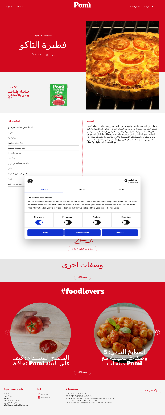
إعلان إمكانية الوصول (10, 403)
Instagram (45, 397)
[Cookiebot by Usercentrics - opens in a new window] (126, 181)
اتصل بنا (6, 394)
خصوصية (6, 398)
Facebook (45, 394)
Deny (45, 233)
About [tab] (121, 189)
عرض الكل (82, 277)
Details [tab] (82, 189)
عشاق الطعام (135, 6)
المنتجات (9, 6)
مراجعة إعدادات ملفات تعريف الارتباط (16, 405)
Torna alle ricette (43, 36)
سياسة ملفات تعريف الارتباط (13, 400)
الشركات (147, 6)
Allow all (119, 233)
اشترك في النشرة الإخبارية (82, 249)
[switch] (68, 222)
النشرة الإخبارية (9, 396)
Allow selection (82, 233)
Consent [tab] (44, 189)
